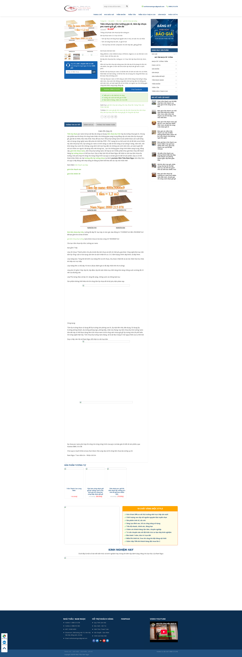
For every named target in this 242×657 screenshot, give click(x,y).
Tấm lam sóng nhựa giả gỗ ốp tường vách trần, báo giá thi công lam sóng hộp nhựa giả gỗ (95, 491)
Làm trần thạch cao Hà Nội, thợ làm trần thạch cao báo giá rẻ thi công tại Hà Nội (167, 103)
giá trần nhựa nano (77, 151)
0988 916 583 (76, 626)
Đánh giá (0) (88, 125)
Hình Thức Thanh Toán (101, 629)
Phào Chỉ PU (173, 14)
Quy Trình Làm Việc (100, 623)
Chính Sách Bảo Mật (100, 636)
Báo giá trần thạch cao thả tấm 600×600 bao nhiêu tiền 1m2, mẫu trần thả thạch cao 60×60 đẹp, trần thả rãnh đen (166, 114)
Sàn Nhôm (155, 69)
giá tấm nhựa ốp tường (164, 57)
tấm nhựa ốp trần (133, 110)
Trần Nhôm (121, 14)
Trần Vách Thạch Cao (147, 14)
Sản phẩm (111, 21)
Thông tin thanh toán (106, 125)
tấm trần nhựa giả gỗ (118, 112)
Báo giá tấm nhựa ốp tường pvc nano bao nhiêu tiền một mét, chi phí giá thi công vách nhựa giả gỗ (166, 176)
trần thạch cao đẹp (81, 165)
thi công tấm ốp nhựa (132, 112)
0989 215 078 (76, 623)
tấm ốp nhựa (107, 112)
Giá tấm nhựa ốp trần (75, 232)
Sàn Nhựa (162, 14)
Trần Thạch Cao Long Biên (74, 489)
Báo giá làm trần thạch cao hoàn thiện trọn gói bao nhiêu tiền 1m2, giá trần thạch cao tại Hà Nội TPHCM (167, 145)
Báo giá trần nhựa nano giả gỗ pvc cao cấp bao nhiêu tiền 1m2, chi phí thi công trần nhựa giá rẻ (167, 124)
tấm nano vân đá (122, 110)
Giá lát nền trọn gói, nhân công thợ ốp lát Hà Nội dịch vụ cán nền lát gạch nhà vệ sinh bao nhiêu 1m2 (166, 166)
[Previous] (67, 35)
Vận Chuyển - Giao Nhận (101, 632)
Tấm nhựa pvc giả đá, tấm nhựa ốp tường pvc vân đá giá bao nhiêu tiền (116, 491)
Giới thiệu (76, 651)
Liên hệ (90, 651)
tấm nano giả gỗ (111, 110)
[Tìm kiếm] (127, 6)
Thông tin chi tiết (73, 125)
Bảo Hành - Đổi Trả (100, 626)
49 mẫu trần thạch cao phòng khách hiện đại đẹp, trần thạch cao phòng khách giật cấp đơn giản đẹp (166, 156)
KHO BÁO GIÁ (109, 14)
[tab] (73, 124)
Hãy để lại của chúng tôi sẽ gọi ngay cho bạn (83, 66)
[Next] (94, 35)
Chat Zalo (4, 644)
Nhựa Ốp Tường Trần (160, 61)
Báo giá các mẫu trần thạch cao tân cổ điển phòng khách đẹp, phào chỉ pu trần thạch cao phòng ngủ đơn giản (166, 134)
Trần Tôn (132, 14)
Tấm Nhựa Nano (158, 80)
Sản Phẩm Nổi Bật (158, 76)
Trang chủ (97, 14)
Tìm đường (4, 638)
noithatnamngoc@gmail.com (78, 638)
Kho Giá (154, 54)
